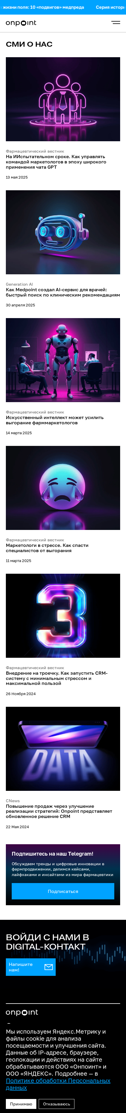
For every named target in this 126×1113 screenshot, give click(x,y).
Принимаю (21, 1103)
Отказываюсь (56, 1103)
